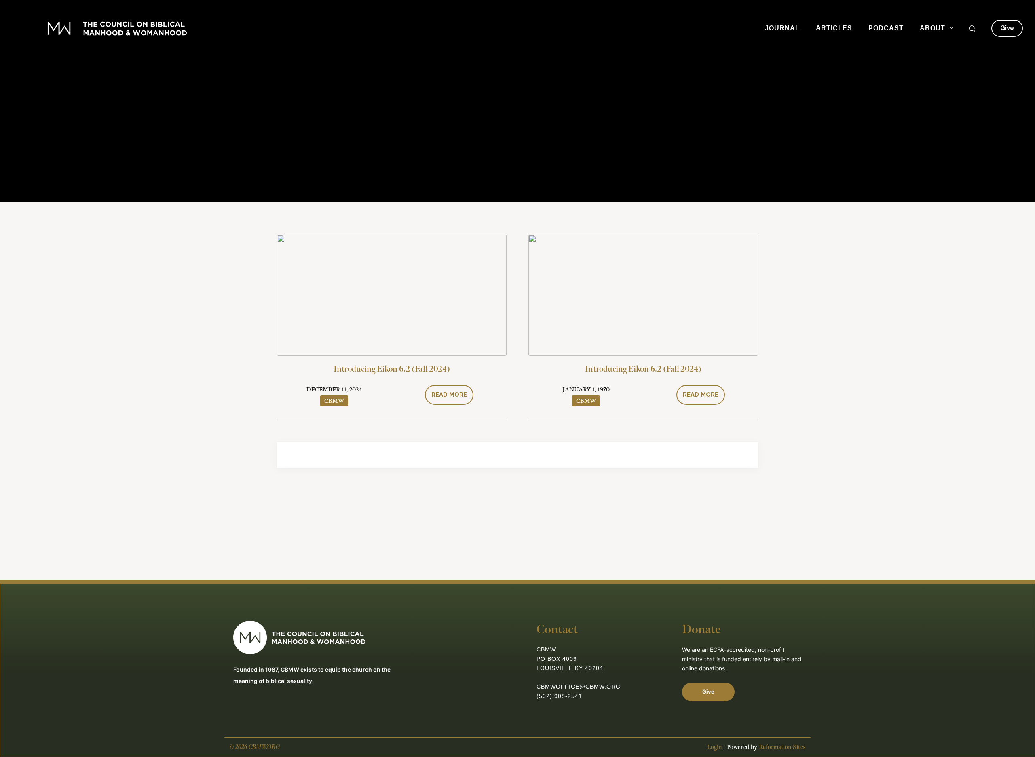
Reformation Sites (782, 747)
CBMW (334, 401)
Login (714, 747)
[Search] (972, 28)
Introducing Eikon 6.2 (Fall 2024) (392, 369)
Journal (782, 28)
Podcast (886, 28)
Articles (834, 28)
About (932, 28)
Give (1007, 28)
